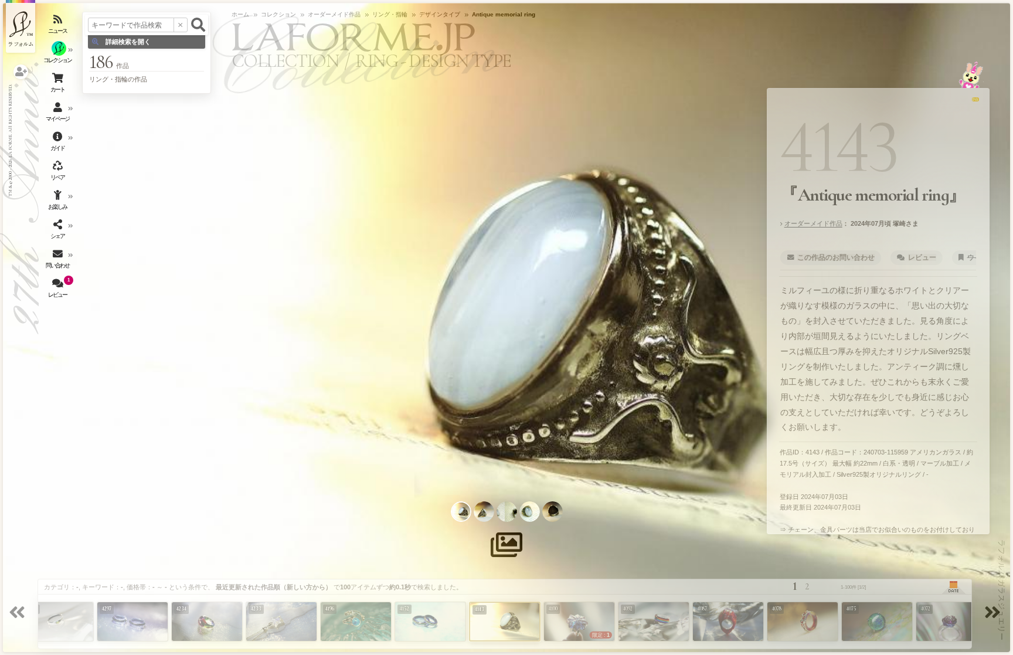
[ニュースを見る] (58, 26)
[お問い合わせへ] (971, 75)
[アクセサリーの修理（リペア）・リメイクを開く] (58, 173)
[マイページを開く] (58, 114)
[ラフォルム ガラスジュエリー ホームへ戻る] (20, 26)
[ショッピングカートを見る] (58, 85)
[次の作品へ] (994, 614)
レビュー (922, 257)
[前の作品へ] (19, 614)
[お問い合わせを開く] (58, 261)
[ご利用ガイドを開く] (58, 143)
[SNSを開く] (58, 231)
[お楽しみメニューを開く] (58, 202)
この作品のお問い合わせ (836, 257)
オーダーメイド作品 (813, 223)
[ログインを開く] (20, 72)
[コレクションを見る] (58, 55)
